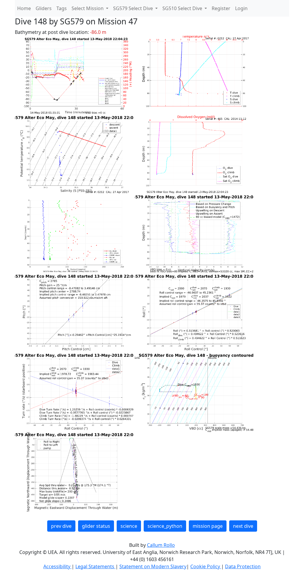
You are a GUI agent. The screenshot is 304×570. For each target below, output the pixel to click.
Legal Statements (95, 566)
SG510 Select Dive (182, 8)
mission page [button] (208, 526)
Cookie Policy (205, 566)
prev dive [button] (61, 526)
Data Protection (243, 566)
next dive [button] (243, 526)
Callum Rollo (161, 545)
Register (221, 8)
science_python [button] (165, 526)
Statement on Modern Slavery (152, 566)
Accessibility (57, 566)
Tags (61, 8)
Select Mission (88, 8)
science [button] (129, 526)
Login (241, 8)
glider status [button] (96, 526)
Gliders (44, 8)
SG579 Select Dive (133, 8)
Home (24, 8)
